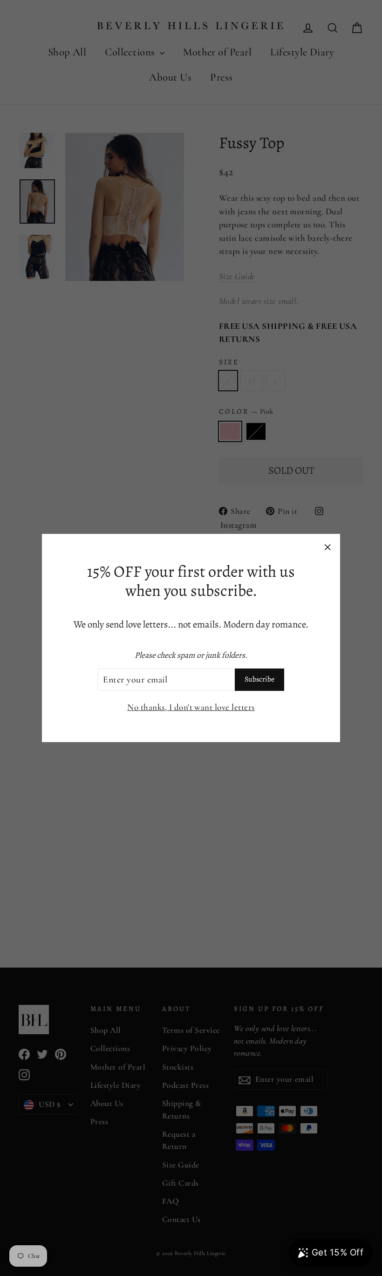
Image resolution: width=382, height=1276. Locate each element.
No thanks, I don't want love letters (190, 707)
